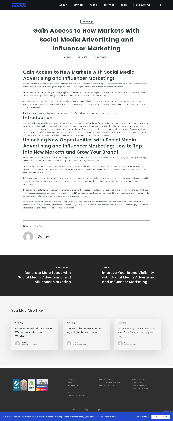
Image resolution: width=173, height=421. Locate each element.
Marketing (87, 21)
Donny (70, 57)
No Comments (100, 57)
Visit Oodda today (78, 113)
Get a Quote (72, 385)
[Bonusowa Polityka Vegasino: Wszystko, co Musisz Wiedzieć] (34, 334)
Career (70, 382)
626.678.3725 (137, 382)
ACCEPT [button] (156, 416)
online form (38, 226)
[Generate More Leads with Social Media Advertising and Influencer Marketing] (43, 275)
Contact (70, 379)
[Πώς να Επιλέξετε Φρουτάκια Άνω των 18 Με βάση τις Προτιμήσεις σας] (137, 334)
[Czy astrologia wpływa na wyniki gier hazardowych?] (86, 334)
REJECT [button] (165, 416)
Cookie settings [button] (143, 417)
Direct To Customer (75, 392)
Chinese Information (76, 395)
